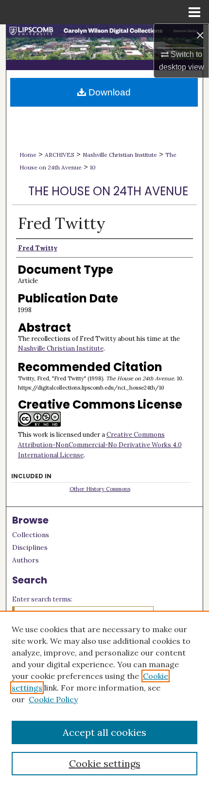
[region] (104, 699)
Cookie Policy (53, 699)
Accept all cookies (104, 732)
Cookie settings (104, 763)
